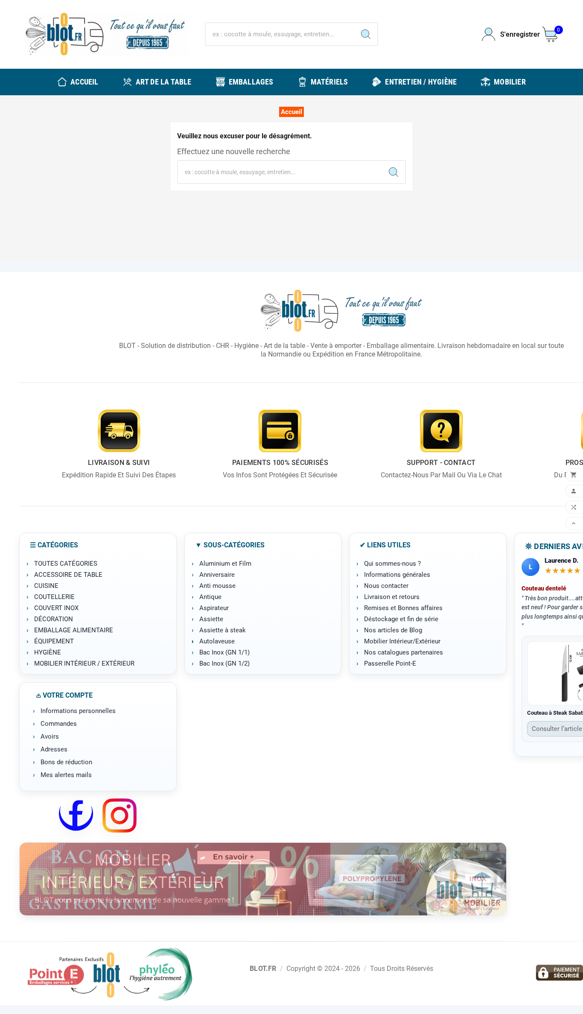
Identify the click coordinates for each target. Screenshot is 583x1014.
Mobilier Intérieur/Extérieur (402, 641)
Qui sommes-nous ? (392, 563)
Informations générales (397, 575)
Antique (210, 597)
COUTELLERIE (54, 597)
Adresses (54, 749)
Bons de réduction (66, 762)
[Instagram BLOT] (119, 815)
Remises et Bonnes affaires (403, 608)
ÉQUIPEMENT (54, 641)
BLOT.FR (263, 968)
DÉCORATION (53, 619)
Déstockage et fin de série (401, 619)
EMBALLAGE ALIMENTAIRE (73, 630)
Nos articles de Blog (393, 630)
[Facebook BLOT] (76, 815)
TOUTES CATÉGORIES (65, 563)
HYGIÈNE (47, 652)
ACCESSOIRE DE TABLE (68, 575)
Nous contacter (386, 586)
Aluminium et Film (225, 563)
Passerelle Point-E (390, 663)
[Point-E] (109, 973)
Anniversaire (217, 575)
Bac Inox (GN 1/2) (224, 663)
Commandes (59, 724)
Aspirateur (214, 608)
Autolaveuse (217, 641)
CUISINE (46, 586)
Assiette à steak (222, 630)
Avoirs (50, 736)
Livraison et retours (392, 597)
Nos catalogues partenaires (403, 652)
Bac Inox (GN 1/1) (224, 652)
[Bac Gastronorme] (263, 879)
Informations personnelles (78, 711)
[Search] (365, 34)
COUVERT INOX (56, 608)
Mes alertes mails (66, 775)
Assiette (211, 619)
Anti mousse (217, 586)
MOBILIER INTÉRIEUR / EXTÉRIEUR (84, 663)
